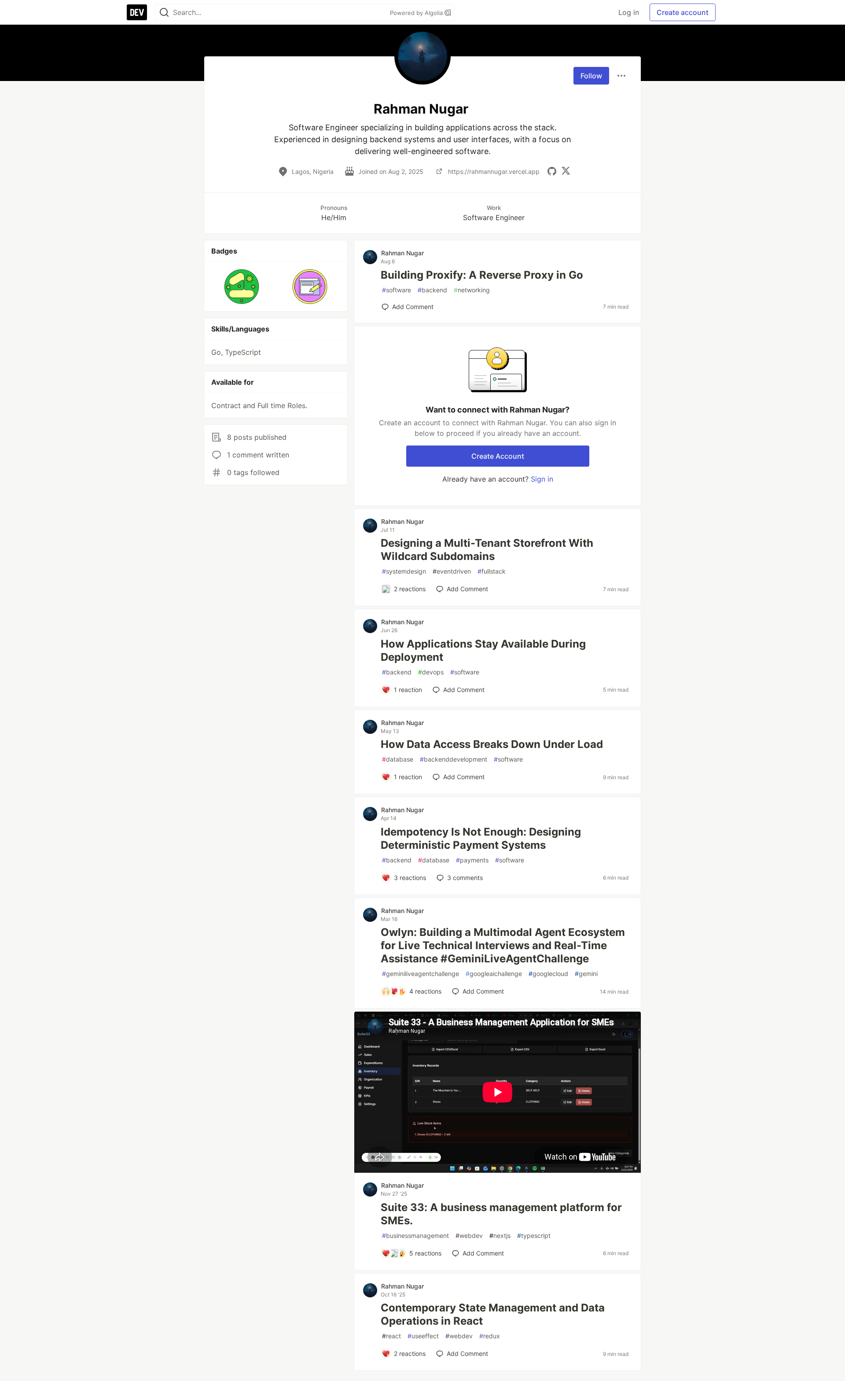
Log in (628, 12)
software (396, 290)
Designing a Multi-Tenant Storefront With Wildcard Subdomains (487, 550)
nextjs (500, 1235)
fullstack (492, 571)
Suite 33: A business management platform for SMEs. (501, 1214)
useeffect (423, 1336)
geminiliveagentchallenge (420, 973)
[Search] (164, 12)
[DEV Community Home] (137, 12)
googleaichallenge (494, 973)
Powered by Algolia (417, 12)
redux (489, 1336)
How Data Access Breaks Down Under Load (492, 744)
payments (472, 860)
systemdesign (404, 571)
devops (431, 672)
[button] (241, 286)
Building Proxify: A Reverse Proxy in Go (482, 275)
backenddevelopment (453, 759)
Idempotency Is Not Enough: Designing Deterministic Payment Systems (481, 838)
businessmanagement (415, 1235)
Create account (683, 12)
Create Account (497, 456)
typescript (534, 1235)
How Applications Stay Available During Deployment (483, 650)
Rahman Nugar (402, 253)
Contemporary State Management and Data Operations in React (493, 1314)
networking (472, 290)
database (397, 759)
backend (432, 290)
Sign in (542, 479)
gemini (586, 973)
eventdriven (452, 571)
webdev (469, 1235)
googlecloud (548, 973)
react (391, 1336)
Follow (591, 75)
